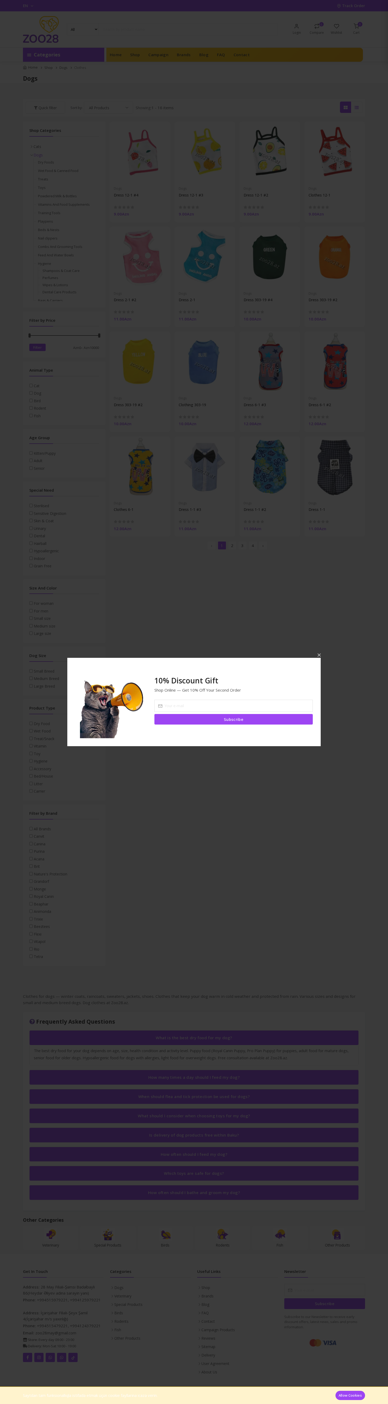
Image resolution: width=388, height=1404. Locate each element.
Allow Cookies (350, 1395)
